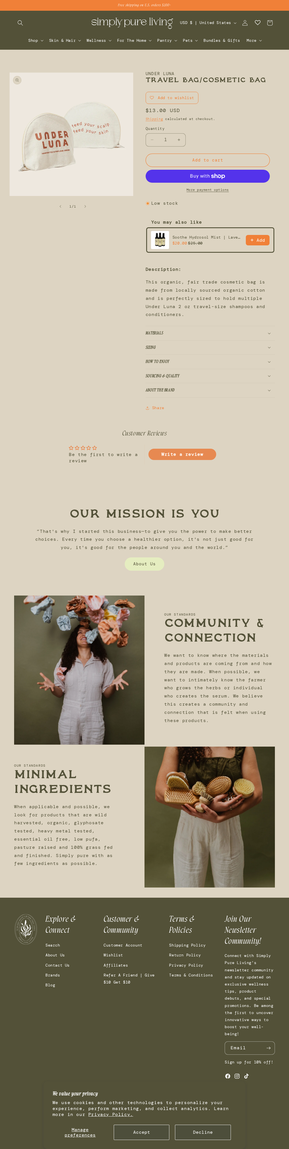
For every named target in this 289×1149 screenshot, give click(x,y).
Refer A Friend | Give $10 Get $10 (129, 979)
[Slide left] (60, 206)
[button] (20, 23)
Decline (203, 1132)
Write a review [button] (182, 454)
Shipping (154, 119)
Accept (141, 1132)
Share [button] (158, 407)
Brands (52, 975)
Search (52, 945)
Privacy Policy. (110, 1114)
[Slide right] (85, 206)
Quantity (155, 128)
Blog (50, 984)
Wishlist (113, 955)
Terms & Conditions (191, 975)
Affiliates (116, 965)
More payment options (208, 189)
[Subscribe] (268, 1048)
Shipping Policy (187, 945)
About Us (144, 564)
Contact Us (57, 965)
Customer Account (123, 945)
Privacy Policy (186, 965)
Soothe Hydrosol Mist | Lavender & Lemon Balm (207, 237)
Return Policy (185, 955)
